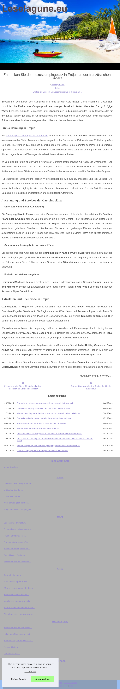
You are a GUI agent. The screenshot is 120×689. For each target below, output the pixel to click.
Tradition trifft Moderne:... (15, 536)
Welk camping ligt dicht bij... (16, 503)
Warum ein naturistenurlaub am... (19, 607)
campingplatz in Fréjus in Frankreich (27, 135)
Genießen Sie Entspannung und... (19, 667)
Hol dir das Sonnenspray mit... (18, 634)
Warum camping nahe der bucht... (19, 588)
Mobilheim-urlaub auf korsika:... (18, 601)
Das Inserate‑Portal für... (15, 523)
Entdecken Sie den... (13, 490)
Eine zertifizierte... (12, 647)
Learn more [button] (30, 671)
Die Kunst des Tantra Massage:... (19, 673)
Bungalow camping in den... (16, 582)
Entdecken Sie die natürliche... (18, 627)
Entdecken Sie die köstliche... (17, 561)
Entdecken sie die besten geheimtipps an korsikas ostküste (44, 418)
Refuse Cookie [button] (18, 679)
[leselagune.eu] (60, 35)
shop (71, 686)
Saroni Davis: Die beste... (15, 555)
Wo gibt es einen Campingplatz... (19, 509)
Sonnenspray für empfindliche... (18, 640)
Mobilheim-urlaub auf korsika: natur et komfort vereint (41, 423)
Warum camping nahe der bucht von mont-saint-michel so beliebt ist (48, 413)
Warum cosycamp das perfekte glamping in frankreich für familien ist (48, 446)
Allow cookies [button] (42, 679)
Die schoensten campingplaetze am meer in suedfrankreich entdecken (49, 433)
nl (66, 686)
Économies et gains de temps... (18, 529)
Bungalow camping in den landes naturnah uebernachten (43, 408)
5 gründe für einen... (13, 575)
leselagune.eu (58, 84)
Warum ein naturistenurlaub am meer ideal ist (38, 428)
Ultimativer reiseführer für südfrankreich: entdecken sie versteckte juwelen (22, 387)
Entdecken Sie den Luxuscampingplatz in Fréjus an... (57, 92)
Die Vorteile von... (12, 653)
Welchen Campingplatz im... (17, 548)
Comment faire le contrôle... (16, 542)
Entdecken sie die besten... (16, 594)
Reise (57, 88)
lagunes (61, 686)
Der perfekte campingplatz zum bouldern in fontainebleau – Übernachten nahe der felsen (55, 439)
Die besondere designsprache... (18, 483)
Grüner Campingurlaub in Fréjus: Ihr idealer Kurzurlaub (91, 387)
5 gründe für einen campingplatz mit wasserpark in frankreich (45, 403)
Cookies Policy (70, 683)
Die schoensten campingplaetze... (19, 614)
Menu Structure (11, 467)
